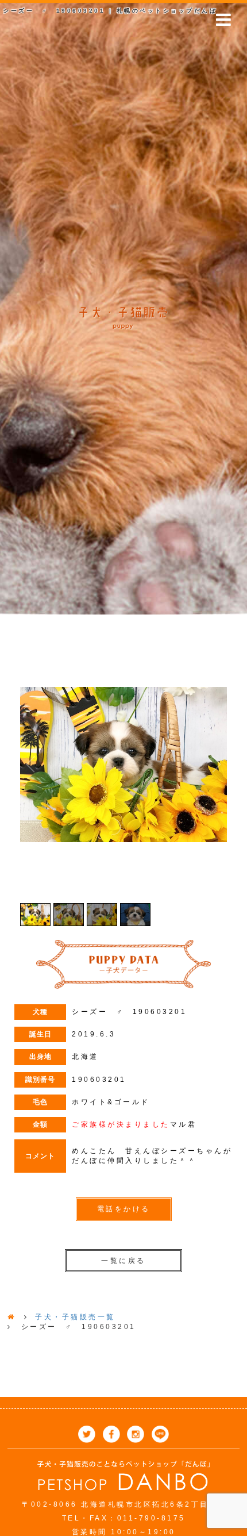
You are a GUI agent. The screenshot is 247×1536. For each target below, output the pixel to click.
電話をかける (123, 1209)
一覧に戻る (123, 1261)
